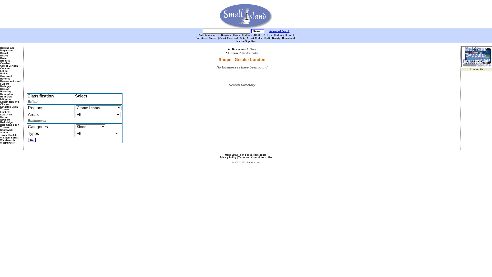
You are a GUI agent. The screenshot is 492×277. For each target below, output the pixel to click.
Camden (5, 63)
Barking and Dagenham (7, 49)
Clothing (279, 35)
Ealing (4, 71)
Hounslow (6, 96)
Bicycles (226, 35)
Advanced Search (279, 31)
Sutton (4, 132)
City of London (9, 66)
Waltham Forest (9, 137)
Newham (5, 119)
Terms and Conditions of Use (255, 157)
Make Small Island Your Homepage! (245, 155)
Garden (213, 38)
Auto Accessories (209, 35)
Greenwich (6, 76)
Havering (5, 91)
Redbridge (6, 122)
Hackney (5, 78)
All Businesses (236, 49)
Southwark (6, 130)
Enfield (4, 73)
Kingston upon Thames (9, 108)
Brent (3, 58)
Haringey (5, 86)
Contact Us (477, 69)
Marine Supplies (246, 41)
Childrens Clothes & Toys (257, 35)
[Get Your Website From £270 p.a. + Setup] (476, 66)
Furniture (201, 38)
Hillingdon (6, 94)
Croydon (5, 68)
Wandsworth (7, 140)
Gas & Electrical (228, 38)
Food (289, 35)
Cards (236, 35)
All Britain (232, 53)
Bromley (5, 61)
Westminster (7, 143)
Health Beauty (272, 38)
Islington (5, 99)
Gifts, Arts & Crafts (251, 38)
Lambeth (5, 112)
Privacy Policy (228, 157)
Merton (4, 117)
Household (288, 38)
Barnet (4, 53)
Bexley (4, 55)
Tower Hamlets (8, 135)
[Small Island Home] (246, 27)
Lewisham (6, 114)
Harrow (4, 89)
